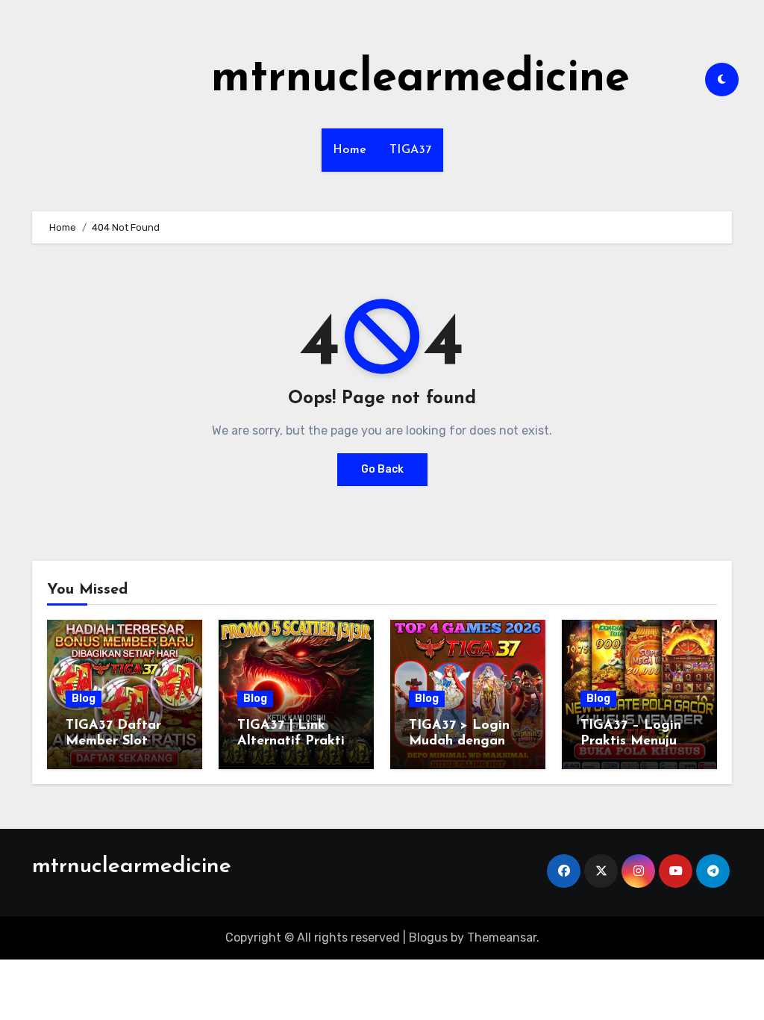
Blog (84, 698)
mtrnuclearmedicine (420, 79)
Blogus (428, 937)
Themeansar (501, 937)
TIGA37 (410, 150)
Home (350, 150)
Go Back (382, 469)
